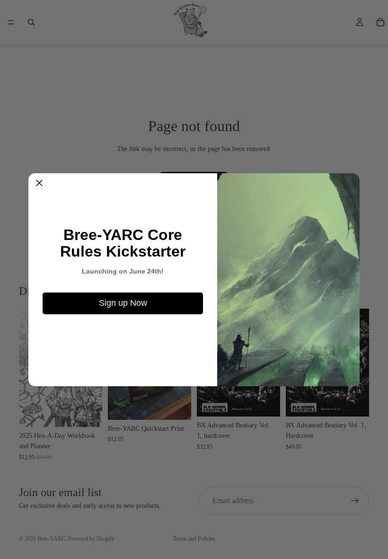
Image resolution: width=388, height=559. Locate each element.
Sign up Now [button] (123, 303)
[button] (39, 184)
